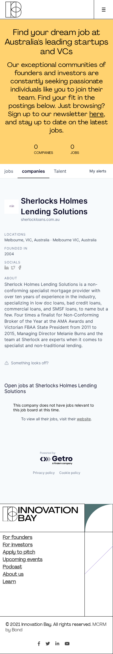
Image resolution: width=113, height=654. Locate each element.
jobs (8, 171)
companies (33, 171)
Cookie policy (69, 473)
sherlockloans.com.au (40, 219)
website (84, 419)
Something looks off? (30, 362)
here (96, 114)
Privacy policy (44, 473)
